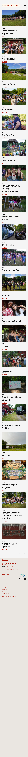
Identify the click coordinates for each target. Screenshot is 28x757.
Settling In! (7, 371)
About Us (4, 578)
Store (3, 592)
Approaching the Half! (12, 321)
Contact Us (5, 560)
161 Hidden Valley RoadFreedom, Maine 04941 (10, 564)
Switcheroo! (7, 109)
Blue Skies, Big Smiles (12, 270)
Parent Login (5, 588)
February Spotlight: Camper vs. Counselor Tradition (12, 515)
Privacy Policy (5, 596)
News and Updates (6, 582)
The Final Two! (8, 135)
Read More (4, 36)
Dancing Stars (8, 84)
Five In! (5, 346)
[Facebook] (22, 579)
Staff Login (4, 590)
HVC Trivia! (7, 455)
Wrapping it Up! (9, 59)
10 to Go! (6, 295)
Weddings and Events (7, 593)
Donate (3, 586)
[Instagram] (19, 579)
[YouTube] (25, 579)
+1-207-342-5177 (9, 566)
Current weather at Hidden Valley (10, 569)
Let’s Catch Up (8, 160)
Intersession (8, 245)
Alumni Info (4, 584)
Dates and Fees (5, 580)
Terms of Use (13, 596)
